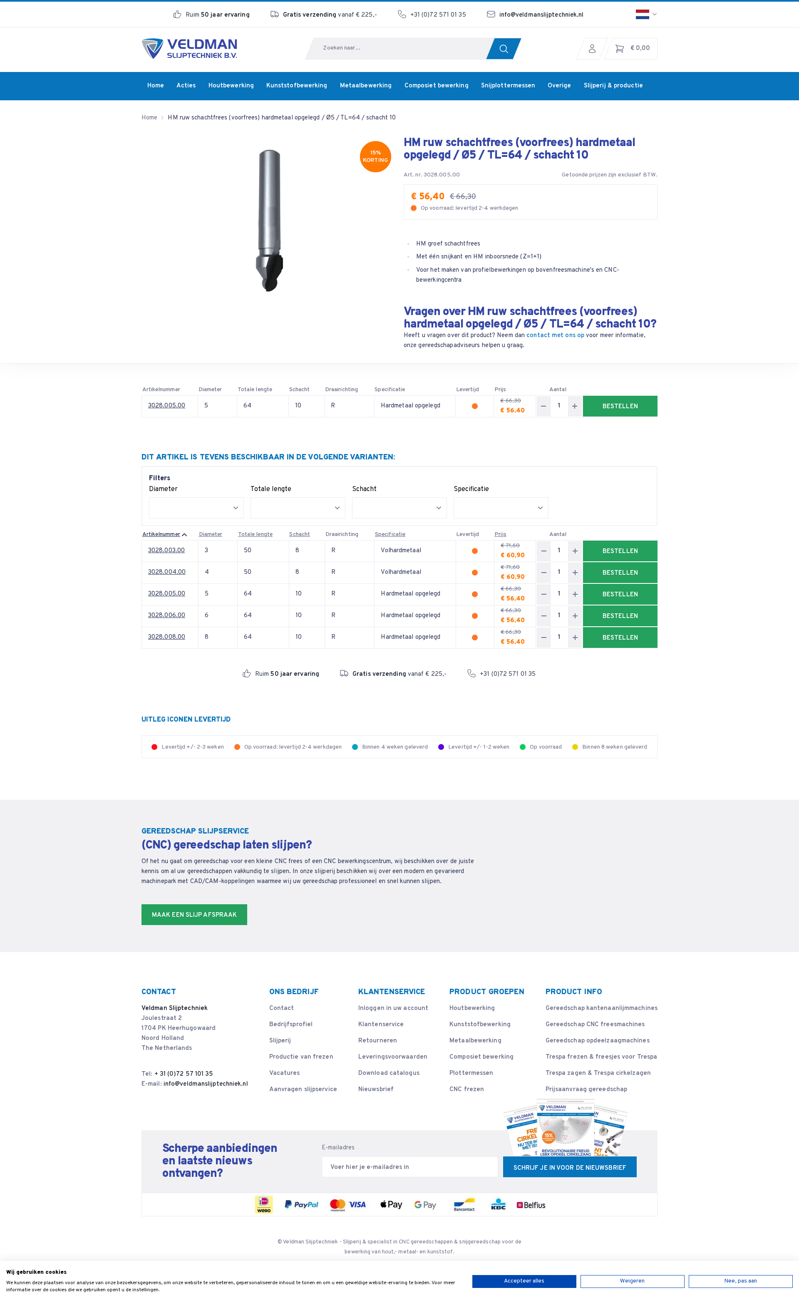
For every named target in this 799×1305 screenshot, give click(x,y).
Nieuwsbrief (376, 1090)
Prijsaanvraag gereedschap (587, 1090)
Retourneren (377, 1041)
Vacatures (284, 1073)
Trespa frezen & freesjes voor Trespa (602, 1057)
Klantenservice (381, 1025)
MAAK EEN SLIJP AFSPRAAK (194, 915)
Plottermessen (471, 1073)
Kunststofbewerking (480, 1025)
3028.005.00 (166, 406)
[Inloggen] (594, 49)
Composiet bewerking (481, 1057)
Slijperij (280, 1041)
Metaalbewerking (475, 1041)
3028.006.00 (166, 616)
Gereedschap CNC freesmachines (595, 1025)
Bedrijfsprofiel (291, 1025)
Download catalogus (388, 1073)
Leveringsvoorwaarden (392, 1057)
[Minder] (543, 406)
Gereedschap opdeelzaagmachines (598, 1041)
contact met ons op (555, 336)
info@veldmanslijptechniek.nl (541, 15)
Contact (281, 1008)
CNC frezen (466, 1090)
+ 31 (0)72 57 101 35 (183, 1074)
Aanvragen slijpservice (303, 1090)
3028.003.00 (166, 551)
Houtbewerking (472, 1008)
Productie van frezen (301, 1057)
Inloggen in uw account (393, 1008)
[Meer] (574, 406)
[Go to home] (189, 48)
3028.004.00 (167, 572)
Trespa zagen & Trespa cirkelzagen (598, 1073)
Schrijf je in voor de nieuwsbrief (570, 1168)
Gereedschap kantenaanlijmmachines (602, 1008)
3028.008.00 (166, 637)
